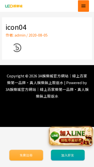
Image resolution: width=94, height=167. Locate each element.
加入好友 (68, 155)
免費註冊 (26, 155)
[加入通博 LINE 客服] (70, 136)
